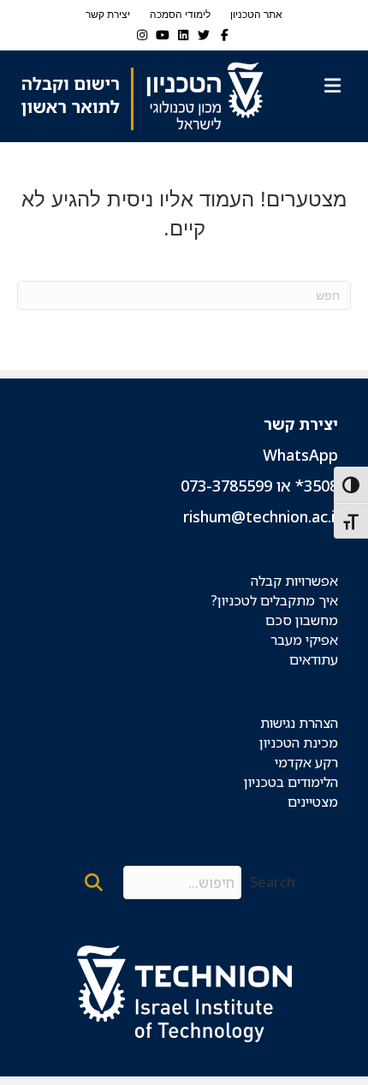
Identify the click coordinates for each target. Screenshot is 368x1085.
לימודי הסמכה (180, 15)
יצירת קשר (108, 15)
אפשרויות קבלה (294, 580)
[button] (93, 882)
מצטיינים (313, 801)
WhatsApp (300, 454)
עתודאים (313, 659)
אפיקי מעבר (304, 639)
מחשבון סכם (301, 620)
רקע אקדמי (306, 762)
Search (272, 882)
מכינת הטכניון (298, 742)
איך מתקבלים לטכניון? (274, 600)
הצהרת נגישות (299, 722)
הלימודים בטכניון (291, 781)
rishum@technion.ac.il (260, 516)
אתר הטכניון (256, 15)
